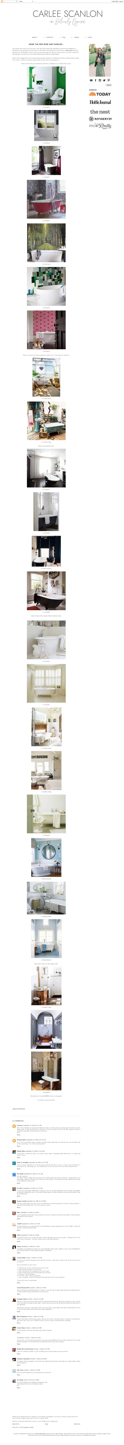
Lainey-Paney (21, 1328)
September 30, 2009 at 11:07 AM (38, 1162)
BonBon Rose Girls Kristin (25, 1349)
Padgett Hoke (21, 1151)
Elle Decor (47, 1092)
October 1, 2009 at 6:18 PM (33, 1337)
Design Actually (22, 1201)
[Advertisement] (95, 161)
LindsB (19, 1224)
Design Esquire (21, 1140)
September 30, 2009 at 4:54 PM (30, 1235)
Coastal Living (47, 442)
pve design (20, 1380)
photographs (40, 1433)
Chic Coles (20, 1370)
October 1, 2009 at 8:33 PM (32, 1370)
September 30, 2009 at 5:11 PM (31, 1246)
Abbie (19, 1235)
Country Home (47, 398)
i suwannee (47, 612)
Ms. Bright (20, 1174)
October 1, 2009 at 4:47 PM (35, 1299)
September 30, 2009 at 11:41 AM (33, 1173)
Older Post (77, 1424)
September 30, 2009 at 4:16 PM (30, 1212)
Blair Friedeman (22, 1316)
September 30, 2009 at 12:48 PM (36, 1201)
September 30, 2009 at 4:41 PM (31, 1223)
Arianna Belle (21, 1258)
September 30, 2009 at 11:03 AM (35, 1151)
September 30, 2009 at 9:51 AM (32, 1125)
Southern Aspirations (23, 1359)
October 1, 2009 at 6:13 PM (34, 1328)
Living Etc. (47, 107)
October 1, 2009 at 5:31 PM (35, 1316)
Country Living (47, 791)
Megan (19, 1246)
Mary (18, 1212)
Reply (18, 1134)
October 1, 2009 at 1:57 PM (38, 1287)
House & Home (47, 916)
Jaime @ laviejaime (23, 1162)
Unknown (20, 1125)
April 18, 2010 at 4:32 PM (31, 1380)
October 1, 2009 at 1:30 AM (34, 1257)
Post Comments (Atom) (27, 1427)
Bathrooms (21, 1109)
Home (46, 1424)
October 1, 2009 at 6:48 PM (38, 1358)
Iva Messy (20, 1188)
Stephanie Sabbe (22, 1299)
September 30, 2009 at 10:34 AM (36, 1140)
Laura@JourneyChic (23, 1287)
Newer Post (15, 1424)
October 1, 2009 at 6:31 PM (42, 1349)
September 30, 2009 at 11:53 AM (33, 1188)
